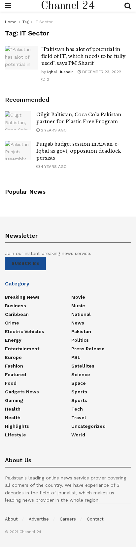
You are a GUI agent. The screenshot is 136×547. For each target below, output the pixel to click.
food (11, 383)
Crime (12, 322)
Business (15, 305)
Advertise (39, 519)
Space (78, 383)
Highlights (17, 426)
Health (12, 409)
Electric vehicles (24, 331)
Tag (25, 22)
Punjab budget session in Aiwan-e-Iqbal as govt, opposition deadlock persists (78, 151)
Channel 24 (68, 6)
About (11, 519)
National (81, 314)
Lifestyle (15, 434)
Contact (95, 519)
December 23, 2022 (101, 72)
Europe (13, 357)
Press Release (88, 348)
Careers (68, 519)
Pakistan (81, 331)
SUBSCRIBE (25, 263)
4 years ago (53, 166)
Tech (77, 409)
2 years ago (53, 130)
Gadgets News (22, 391)
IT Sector (44, 22)
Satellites (82, 366)
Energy (13, 340)
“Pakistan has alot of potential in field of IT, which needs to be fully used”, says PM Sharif (83, 56)
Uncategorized (88, 426)
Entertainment (22, 348)
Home (11, 22)
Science (80, 374)
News (77, 322)
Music (78, 305)
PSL (76, 357)
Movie (78, 297)
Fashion (14, 366)
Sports (79, 391)
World (78, 434)
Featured (15, 374)
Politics (80, 340)
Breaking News (22, 297)
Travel (78, 417)
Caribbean (17, 314)
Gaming (14, 400)
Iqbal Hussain (60, 72)
